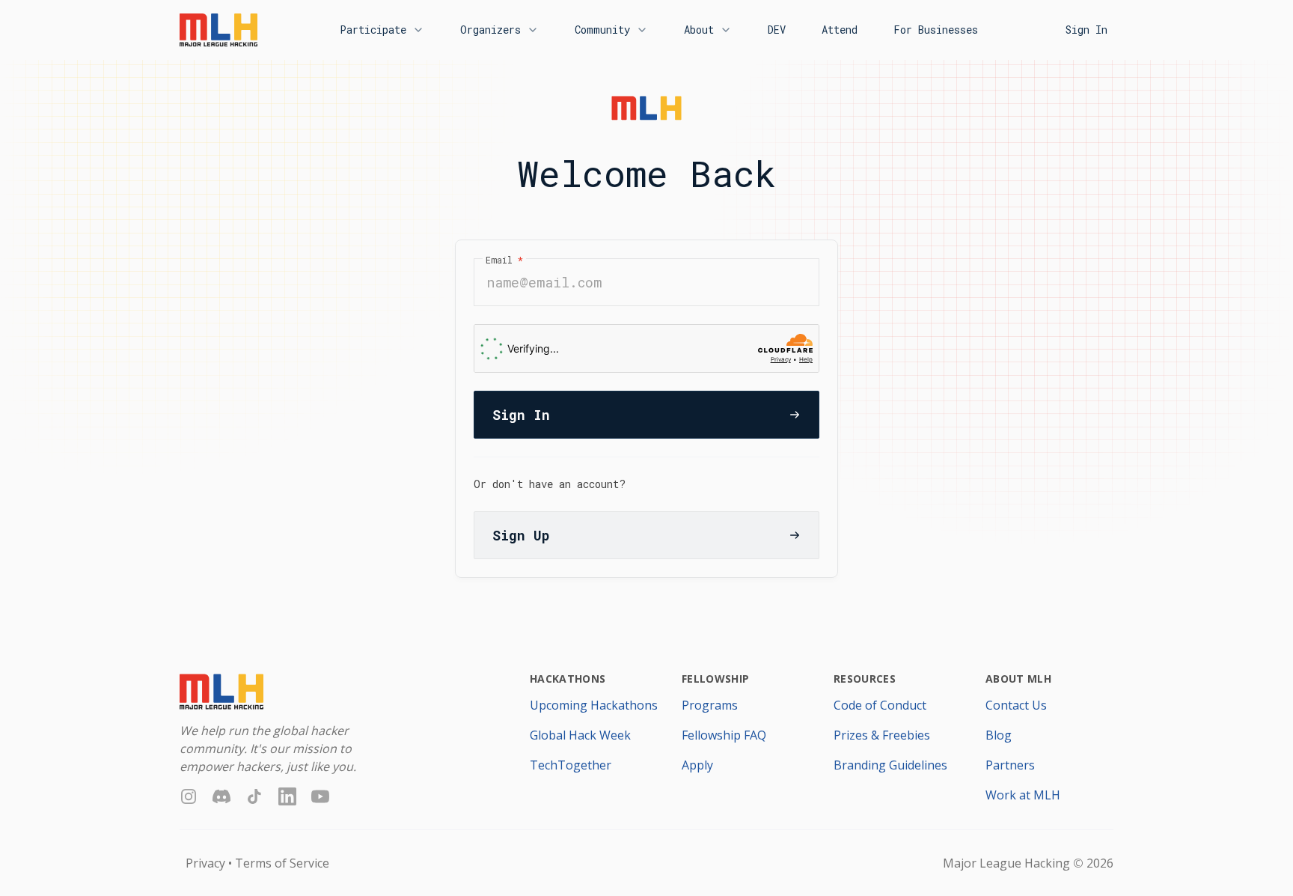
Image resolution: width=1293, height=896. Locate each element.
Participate (373, 29)
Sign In (1086, 29)
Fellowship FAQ (724, 735)
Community (602, 29)
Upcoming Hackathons (594, 705)
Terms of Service (282, 863)
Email (504, 260)
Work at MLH (1022, 795)
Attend (840, 29)
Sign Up (520, 535)
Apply (697, 765)
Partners (1010, 765)
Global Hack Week (580, 735)
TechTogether (570, 765)
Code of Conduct (880, 705)
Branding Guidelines (890, 765)
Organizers (490, 29)
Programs (710, 705)
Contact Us (1016, 705)
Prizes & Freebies (882, 735)
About (699, 29)
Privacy (205, 863)
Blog (998, 735)
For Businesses (935, 29)
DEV (777, 29)
